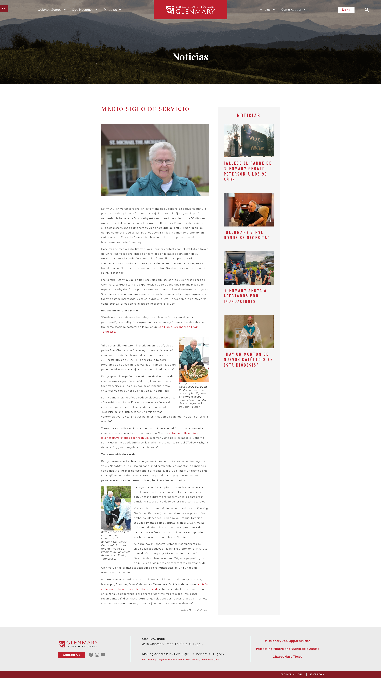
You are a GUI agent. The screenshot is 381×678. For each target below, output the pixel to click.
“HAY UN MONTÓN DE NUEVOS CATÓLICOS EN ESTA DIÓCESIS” (248, 359)
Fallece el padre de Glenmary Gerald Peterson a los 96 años (248, 171)
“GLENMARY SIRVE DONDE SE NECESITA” (247, 234)
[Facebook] (91, 655)
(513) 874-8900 (153, 639)
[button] (366, 9)
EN (3, 8)
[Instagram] (97, 655)
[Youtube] (103, 655)
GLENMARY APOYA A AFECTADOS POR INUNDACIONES (245, 295)
